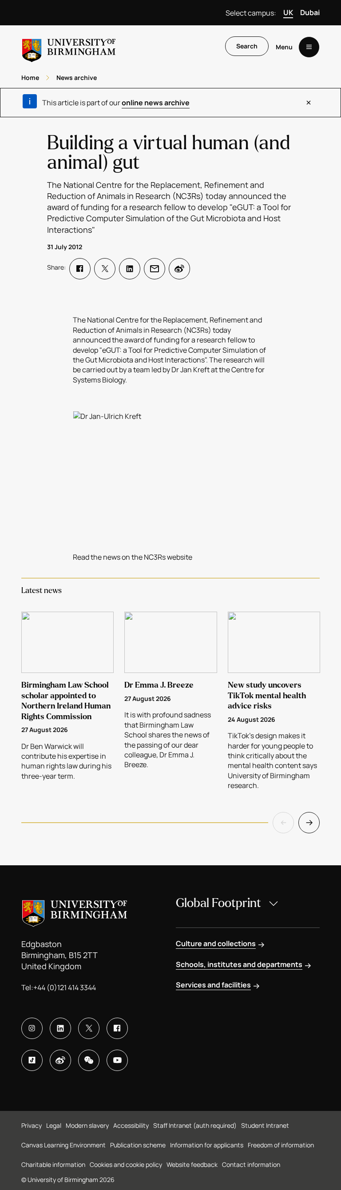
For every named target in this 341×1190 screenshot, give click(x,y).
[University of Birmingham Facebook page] (117, 1028)
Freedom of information (281, 1145)
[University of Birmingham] (68, 47)
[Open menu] (309, 47)
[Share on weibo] (179, 268)
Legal (53, 1125)
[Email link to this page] (154, 268)
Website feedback (192, 1164)
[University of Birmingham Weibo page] (60, 1060)
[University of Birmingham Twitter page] (88, 1028)
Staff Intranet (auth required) (195, 1125)
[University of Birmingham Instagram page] (32, 1028)
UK (288, 12)
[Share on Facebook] (80, 268)
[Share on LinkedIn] (129, 268)
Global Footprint (218, 903)
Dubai (310, 12)
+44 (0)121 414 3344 (64, 987)
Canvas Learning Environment (63, 1145)
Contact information (251, 1164)
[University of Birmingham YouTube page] (117, 1060)
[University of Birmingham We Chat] (88, 1060)
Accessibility (131, 1125)
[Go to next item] (309, 822)
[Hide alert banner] (308, 102)
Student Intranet (265, 1125)
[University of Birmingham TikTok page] (32, 1060)
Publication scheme (138, 1145)
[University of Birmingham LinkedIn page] (60, 1028)
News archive (76, 77)
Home (30, 77)
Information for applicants (206, 1145)
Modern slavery (87, 1125)
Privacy (31, 1125)
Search (247, 46)
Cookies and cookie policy (126, 1164)
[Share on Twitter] (104, 268)
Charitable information (53, 1164)
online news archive (156, 102)
